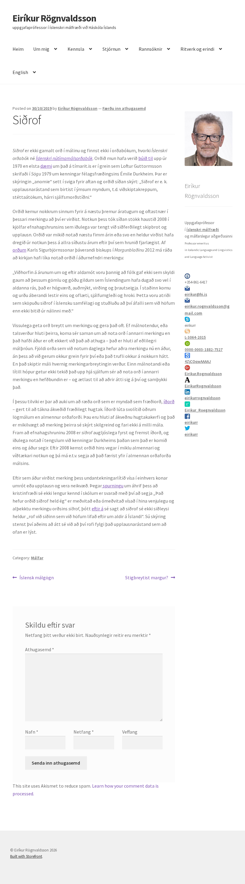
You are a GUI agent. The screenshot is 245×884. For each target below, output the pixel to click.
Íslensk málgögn (36, 578)
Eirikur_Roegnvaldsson (205, 410)
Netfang (84, 732)
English (20, 72)
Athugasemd (39, 649)
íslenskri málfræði (202, 229)
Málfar (37, 557)
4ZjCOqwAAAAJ (198, 361)
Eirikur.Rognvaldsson (203, 373)
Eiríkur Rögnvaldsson (54, 18)
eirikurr (191, 422)
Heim (18, 49)
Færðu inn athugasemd (124, 108)
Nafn (31, 732)
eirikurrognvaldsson (202, 398)
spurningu (112, 486)
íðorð (168, 401)
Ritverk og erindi (197, 49)
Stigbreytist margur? (146, 578)
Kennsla (76, 49)
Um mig (41, 49)
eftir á (97, 509)
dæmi (46, 166)
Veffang (129, 732)
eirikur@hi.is (196, 294)
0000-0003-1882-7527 (204, 349)
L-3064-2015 (195, 337)
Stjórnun (111, 49)
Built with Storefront (26, 856)
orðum (19, 250)
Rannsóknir (150, 49)
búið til (145, 158)
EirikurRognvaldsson (203, 386)
